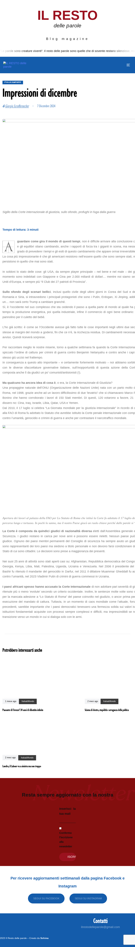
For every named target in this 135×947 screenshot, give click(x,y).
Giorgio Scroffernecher (17, 105)
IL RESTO (67, 15)
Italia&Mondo (12, 82)
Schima (44, 938)
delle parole (67, 26)
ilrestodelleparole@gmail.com (100, 927)
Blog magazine (67, 39)
